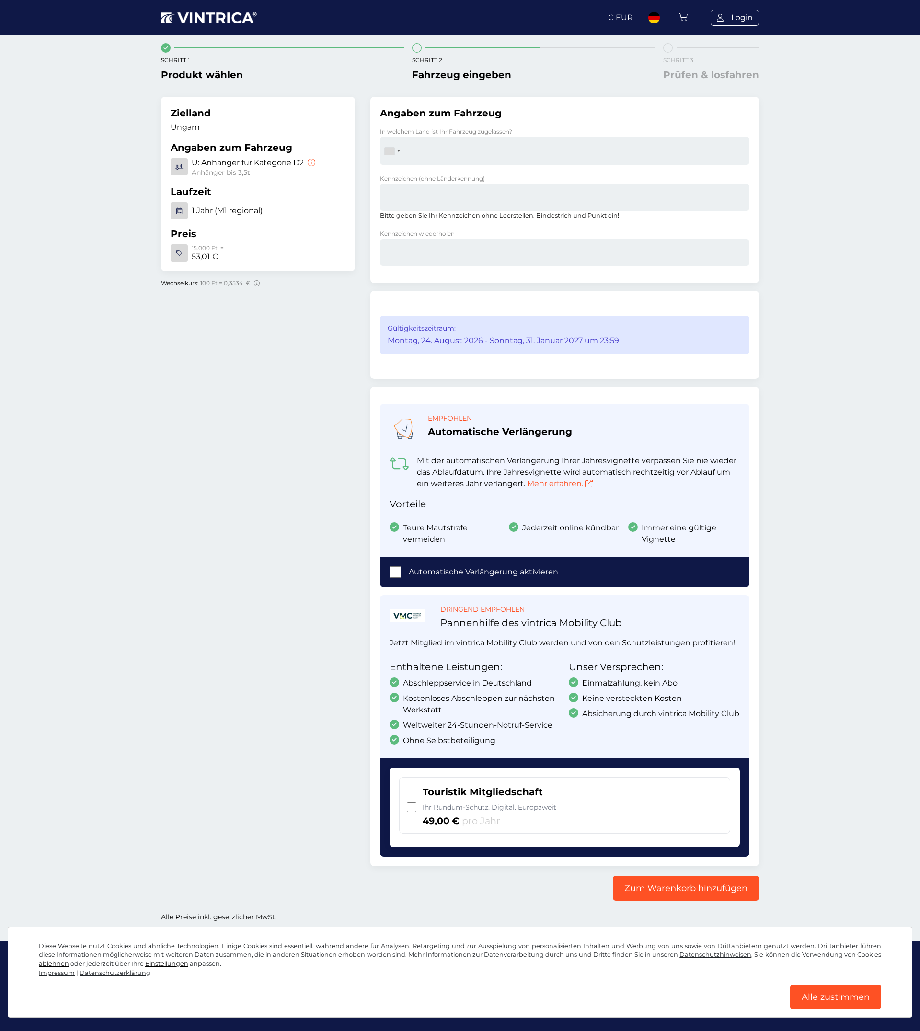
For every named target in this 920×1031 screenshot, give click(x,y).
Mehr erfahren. (555, 483)
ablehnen (54, 963)
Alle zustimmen (836, 997)
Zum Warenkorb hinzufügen (686, 888)
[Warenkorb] (683, 17)
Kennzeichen (432, 178)
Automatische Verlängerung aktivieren (483, 571)
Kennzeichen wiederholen (417, 233)
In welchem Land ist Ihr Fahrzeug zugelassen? (446, 131)
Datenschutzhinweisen (715, 954)
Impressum (57, 972)
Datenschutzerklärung (115, 972)
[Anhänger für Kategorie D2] (310, 162)
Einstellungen (166, 963)
